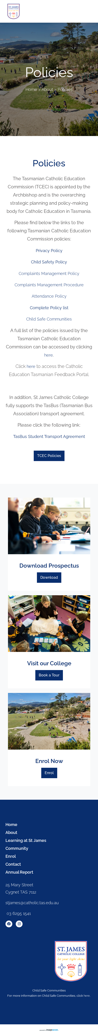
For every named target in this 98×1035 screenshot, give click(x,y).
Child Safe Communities (49, 319)
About (47, 89)
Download (49, 577)
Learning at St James (25, 840)
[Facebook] (8, 924)
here (48, 355)
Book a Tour (49, 675)
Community (16, 848)
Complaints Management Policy (49, 273)
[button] (88, 11)
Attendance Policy (49, 296)
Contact (13, 864)
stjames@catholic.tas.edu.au (32, 902)
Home (31, 89)
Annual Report (19, 872)
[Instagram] (19, 924)
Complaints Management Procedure (49, 284)
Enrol (49, 773)
